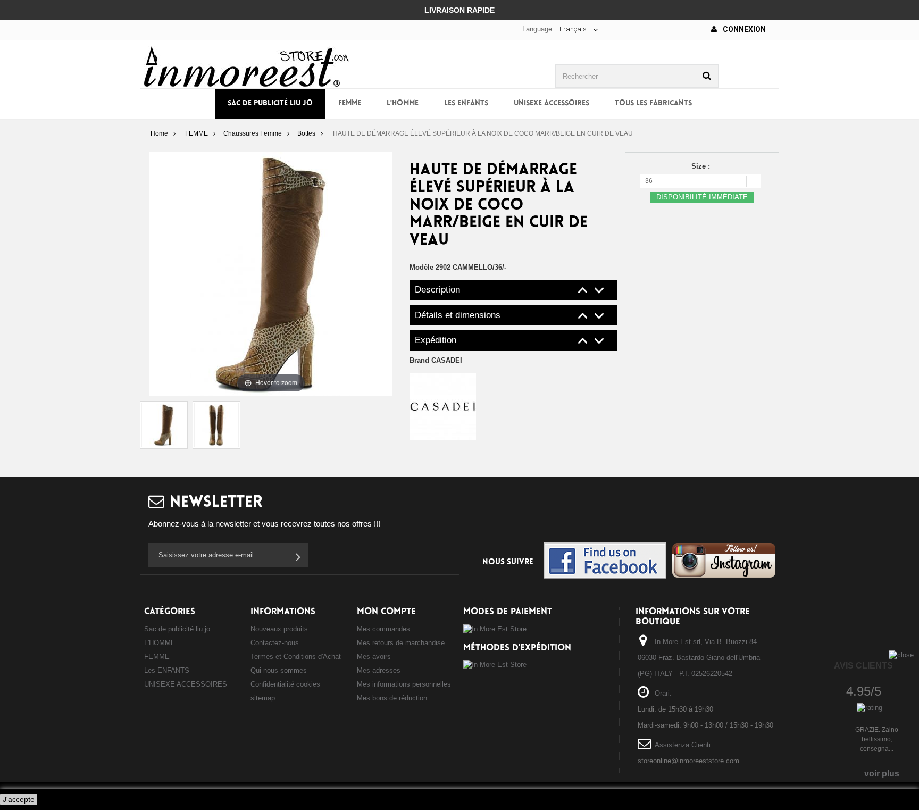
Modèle (421, 267)
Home (159, 133)
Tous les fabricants (653, 103)
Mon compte (386, 611)
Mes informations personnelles (404, 684)
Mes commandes (383, 629)
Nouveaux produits (279, 629)
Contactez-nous (274, 643)
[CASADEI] (443, 406)
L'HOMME (403, 103)
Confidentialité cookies (285, 684)
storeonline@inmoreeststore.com (688, 761)
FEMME (349, 103)
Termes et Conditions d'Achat (295, 657)
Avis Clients (863, 665)
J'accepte (19, 799)
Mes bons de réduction (392, 698)
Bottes (306, 133)
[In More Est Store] (246, 66)
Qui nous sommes (278, 670)
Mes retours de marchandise (401, 643)
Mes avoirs (374, 657)
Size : (701, 166)
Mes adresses (378, 670)
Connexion (743, 29)
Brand (436, 360)
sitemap (262, 698)
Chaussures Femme (252, 133)
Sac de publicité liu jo (270, 103)
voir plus (881, 773)
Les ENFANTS (466, 103)
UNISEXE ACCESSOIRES (551, 103)
